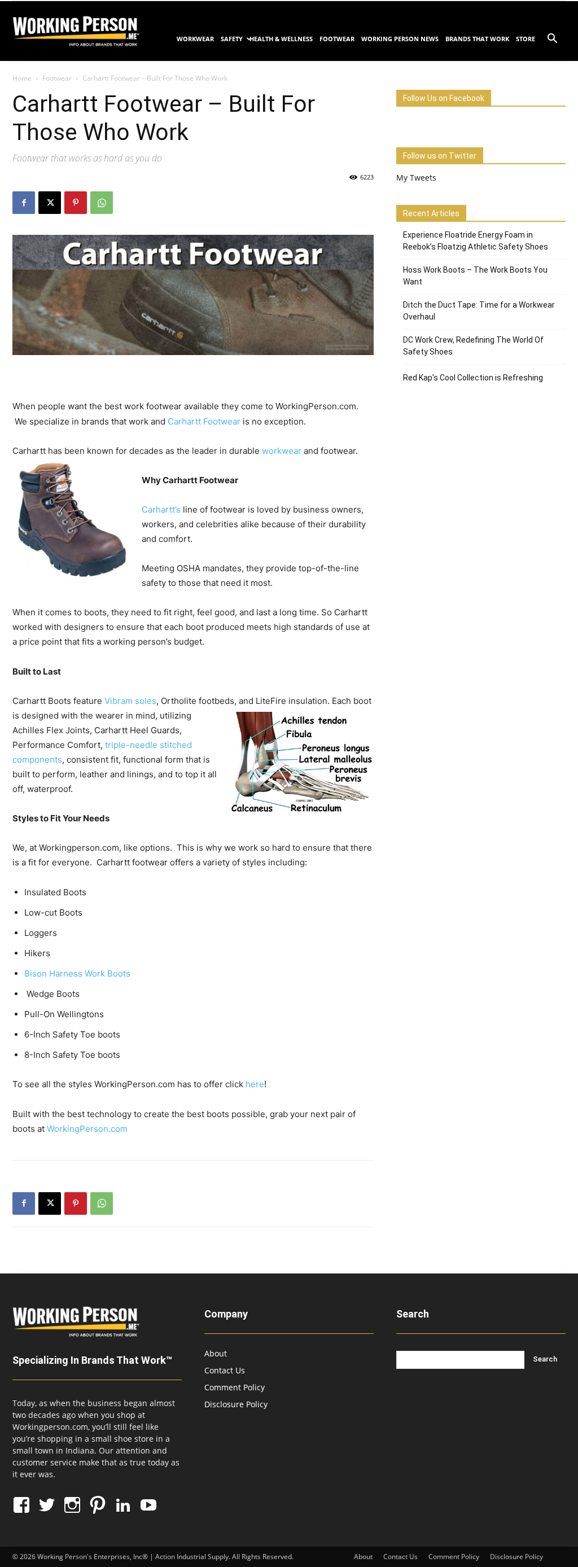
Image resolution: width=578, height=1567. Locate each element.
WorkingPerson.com (87, 1128)
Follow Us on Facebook (443, 98)
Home (22, 78)
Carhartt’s (161, 509)
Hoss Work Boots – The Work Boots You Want (475, 275)
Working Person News (400, 38)
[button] (552, 39)
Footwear (336, 38)
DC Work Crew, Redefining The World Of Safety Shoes (473, 345)
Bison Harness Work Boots (77, 973)
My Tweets (416, 177)
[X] (49, 202)
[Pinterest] (75, 202)
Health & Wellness (281, 38)
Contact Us (224, 1370)
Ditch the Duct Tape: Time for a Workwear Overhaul (479, 310)
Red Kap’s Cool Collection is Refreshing (473, 377)
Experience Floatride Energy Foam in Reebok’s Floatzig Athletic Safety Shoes (475, 240)
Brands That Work (477, 38)
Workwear (195, 38)
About (215, 1353)
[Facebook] (23, 202)
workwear (281, 450)
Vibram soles (130, 700)
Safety (232, 38)
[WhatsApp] (101, 202)
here (255, 1084)
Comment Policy (234, 1387)
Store (525, 38)
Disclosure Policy (236, 1404)
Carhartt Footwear (204, 421)
